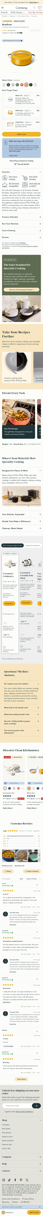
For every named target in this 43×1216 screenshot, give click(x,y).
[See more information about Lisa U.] (38, 885)
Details (26, 95)
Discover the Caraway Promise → (21, 290)
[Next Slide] (39, 856)
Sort (21, 879)
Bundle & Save (7, 1136)
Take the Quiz (7, 1144)
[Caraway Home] (21, 8)
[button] (21, 836)
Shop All (4, 16)
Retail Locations (8, 1140)
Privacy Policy (28, 1199)
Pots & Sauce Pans (23, 16)
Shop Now (9, 603)
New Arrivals (6, 1133)
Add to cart (34, 1212)
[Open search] (34, 7)
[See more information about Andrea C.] (38, 979)
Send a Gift (6, 1148)
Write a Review (34, 871)
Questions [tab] (19, 866)
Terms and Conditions (24, 1112)
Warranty (5, 1202)
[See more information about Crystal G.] (38, 932)
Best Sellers (6, 1129)
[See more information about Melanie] (38, 1031)
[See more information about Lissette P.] (38, 1053)
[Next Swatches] (23, 788)
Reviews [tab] (7, 866)
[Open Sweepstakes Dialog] (21, 40)
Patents (15, 1202)
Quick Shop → (8, 808)
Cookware (12, 16)
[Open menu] (2, 7)
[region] (21, 856)
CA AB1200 (22, 242)
